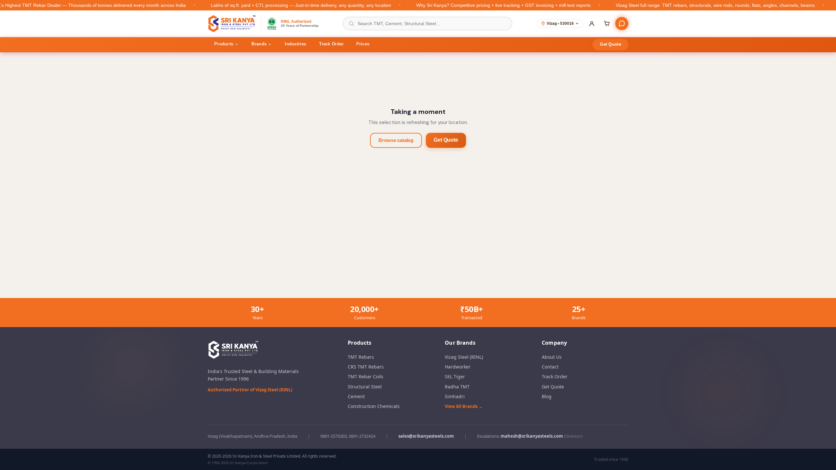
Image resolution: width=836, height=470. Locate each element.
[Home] (232, 23)
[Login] (591, 23)
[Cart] (606, 23)
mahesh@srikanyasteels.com (532, 436)
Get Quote (610, 44)
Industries (295, 43)
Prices (363, 43)
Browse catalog (395, 140)
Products (223, 43)
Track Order (331, 43)
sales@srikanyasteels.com (426, 436)
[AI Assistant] (621, 23)
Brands (258, 43)
